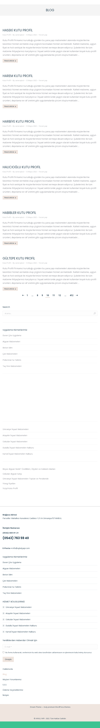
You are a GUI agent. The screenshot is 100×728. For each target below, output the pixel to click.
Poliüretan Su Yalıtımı (12, 360)
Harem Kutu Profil (18, 76)
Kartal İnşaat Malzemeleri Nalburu (18, 453)
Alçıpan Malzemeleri (11, 341)
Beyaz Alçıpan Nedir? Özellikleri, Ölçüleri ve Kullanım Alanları (29, 469)
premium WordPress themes (59, 707)
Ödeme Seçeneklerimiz (13, 690)
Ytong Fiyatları (9, 483)
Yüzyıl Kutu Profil (10, 488)
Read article (9, 61)
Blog (5, 674)
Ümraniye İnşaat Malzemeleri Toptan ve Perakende (26, 478)
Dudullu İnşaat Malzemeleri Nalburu (18, 447)
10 (47, 295)
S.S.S (5, 684)
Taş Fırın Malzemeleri (12, 366)
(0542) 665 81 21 (11, 532)
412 (71, 295)
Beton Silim (7, 347)
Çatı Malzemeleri (10, 353)
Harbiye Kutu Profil (19, 121)
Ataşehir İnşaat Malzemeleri (15, 435)
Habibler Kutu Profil (19, 213)
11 (53, 295)
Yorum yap (43, 35)
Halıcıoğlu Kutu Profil (22, 167)
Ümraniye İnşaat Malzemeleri (16, 429)
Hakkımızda (8, 669)
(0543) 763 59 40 (16, 538)
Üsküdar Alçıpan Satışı (12, 473)
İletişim (6, 695)
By (18, 35)
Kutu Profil (7, 35)
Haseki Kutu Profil (18, 30)
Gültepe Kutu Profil (19, 258)
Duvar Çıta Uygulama (12, 335)
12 (59, 295)
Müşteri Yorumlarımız (12, 679)
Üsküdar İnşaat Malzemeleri (15, 441)
